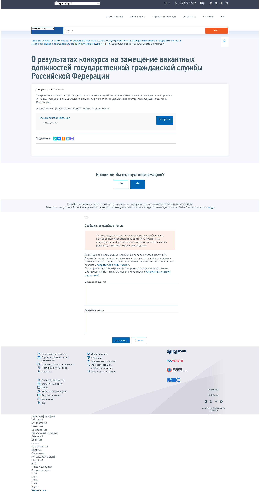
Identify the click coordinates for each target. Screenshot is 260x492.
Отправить (121, 340)
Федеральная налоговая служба (87, 40)
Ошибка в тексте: (95, 310)
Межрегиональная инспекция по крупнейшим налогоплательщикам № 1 (69, 43)
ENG (223, 16)
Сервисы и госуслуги (164, 16)
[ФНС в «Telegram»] (221, 3)
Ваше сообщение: (95, 281)
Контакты (208, 16)
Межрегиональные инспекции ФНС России (156, 40)
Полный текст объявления (54, 118)
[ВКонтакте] (59, 138)
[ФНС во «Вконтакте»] (211, 3)
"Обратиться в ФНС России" (113, 265)
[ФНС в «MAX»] (226, 3)
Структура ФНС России (119, 40)
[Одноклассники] (63, 138)
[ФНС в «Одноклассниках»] (216, 3)
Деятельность (138, 16)
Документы (189, 16)
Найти (216, 30)
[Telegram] (68, 138)
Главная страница (40, 40)
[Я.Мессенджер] (55, 138)
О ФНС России (114, 16)
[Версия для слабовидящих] (167, 3)
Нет (121, 183)
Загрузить (164, 119)
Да (137, 183)
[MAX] (72, 138)
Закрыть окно (39, 490)
